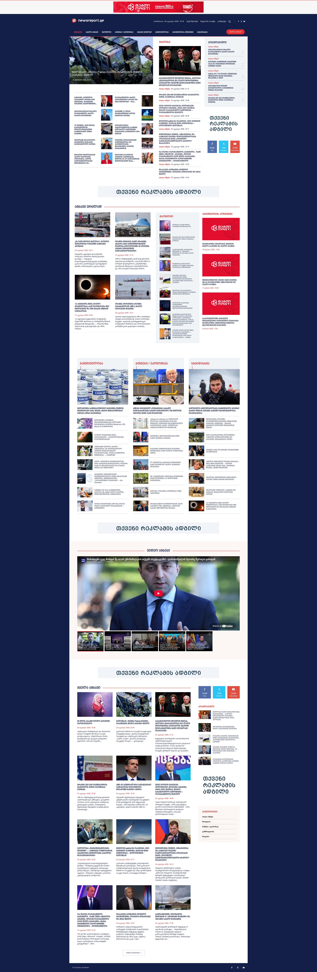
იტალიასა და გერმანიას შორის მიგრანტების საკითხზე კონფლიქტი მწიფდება (184, 292)
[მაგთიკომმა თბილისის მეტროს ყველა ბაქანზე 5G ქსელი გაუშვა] (221, 229)
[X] (241, 21)
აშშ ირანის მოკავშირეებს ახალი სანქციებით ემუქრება (225, 728)
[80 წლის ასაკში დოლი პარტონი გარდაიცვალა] (165, 225)
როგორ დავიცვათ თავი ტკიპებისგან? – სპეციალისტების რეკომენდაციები (109, 437)
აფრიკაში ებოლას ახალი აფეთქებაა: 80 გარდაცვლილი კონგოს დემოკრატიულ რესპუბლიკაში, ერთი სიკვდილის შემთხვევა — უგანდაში (109, 451)
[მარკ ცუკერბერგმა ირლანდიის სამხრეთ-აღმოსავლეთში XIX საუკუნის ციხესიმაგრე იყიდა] (196, 437)
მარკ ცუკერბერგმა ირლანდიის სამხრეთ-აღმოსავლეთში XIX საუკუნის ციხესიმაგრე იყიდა (220, 437)
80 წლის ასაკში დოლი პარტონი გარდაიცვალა (181, 225)
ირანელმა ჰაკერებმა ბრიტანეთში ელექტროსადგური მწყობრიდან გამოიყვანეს (182, 305)
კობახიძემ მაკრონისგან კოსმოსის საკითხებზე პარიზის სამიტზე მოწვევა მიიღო (226, 761)
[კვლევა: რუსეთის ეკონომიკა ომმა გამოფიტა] (140, 492)
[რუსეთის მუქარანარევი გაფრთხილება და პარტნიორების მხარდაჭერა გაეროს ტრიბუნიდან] (147, 143)
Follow (224, 141)
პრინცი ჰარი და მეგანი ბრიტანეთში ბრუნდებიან (222, 451)
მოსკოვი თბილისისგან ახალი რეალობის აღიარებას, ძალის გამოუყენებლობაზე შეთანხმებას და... (84, 159)
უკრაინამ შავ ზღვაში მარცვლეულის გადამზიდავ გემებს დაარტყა (220, 88)
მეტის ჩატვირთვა (133, 953)
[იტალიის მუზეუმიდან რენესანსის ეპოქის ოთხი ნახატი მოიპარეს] (196, 478)
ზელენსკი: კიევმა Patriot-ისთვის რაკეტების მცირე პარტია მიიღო (107, 74)
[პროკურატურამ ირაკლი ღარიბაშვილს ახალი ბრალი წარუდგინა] (106, 114)
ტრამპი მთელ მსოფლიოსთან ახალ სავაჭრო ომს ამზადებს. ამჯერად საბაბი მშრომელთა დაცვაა (166, 506)
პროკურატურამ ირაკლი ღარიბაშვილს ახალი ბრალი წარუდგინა (85, 113)
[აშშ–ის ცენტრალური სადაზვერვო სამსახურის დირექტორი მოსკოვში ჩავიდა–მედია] (134, 768)
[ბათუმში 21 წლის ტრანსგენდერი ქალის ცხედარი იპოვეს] (147, 114)
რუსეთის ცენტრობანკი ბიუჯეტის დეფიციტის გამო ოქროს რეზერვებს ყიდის (166, 451)
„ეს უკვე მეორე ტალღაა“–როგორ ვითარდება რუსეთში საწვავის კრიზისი (92, 243)
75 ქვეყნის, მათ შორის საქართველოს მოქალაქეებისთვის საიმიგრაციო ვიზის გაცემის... (84, 129)
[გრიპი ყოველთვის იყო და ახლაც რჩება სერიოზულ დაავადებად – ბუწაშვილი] (84, 506)
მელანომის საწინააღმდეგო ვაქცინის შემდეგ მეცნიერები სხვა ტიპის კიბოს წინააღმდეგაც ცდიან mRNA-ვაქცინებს (100, 410)
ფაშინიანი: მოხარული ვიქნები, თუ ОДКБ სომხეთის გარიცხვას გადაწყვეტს (183, 265)
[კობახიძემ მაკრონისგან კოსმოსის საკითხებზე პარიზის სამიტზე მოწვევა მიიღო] (204, 761)
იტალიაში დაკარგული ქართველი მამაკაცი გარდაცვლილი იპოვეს (84, 142)
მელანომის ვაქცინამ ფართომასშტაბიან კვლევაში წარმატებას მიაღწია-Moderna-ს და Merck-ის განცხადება (109, 423)
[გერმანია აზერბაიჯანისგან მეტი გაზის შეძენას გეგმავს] (140, 437)
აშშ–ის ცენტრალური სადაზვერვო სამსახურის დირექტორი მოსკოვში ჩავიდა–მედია (133, 787)
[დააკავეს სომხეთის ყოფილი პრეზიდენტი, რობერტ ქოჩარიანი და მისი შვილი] (134, 897)
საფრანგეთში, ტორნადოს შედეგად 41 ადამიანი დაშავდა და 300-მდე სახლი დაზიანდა (183, 252)
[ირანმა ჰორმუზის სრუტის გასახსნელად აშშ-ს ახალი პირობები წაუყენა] (133, 287)
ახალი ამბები (164, 89)
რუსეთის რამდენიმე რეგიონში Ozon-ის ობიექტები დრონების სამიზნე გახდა (222, 64)
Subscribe (235, 141)
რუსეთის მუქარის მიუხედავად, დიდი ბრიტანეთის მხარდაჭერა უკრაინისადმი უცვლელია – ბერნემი (183, 279)
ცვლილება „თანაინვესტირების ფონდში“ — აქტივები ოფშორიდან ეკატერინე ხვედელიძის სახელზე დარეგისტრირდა (94, 851)
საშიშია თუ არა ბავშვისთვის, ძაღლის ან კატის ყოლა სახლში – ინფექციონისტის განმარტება (109, 492)
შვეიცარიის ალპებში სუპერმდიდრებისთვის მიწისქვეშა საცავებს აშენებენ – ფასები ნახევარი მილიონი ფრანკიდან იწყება (221, 423)
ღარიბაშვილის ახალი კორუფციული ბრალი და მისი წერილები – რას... (126, 99)
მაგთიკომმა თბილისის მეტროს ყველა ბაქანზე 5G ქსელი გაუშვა (218, 245)
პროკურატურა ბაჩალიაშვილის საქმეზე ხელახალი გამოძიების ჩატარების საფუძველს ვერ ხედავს (127, 129)
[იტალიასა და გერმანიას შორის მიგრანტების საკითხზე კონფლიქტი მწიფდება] (165, 292)
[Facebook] (238, 21)
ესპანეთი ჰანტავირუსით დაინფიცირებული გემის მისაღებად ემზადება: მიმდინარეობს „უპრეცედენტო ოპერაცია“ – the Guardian (110, 478)
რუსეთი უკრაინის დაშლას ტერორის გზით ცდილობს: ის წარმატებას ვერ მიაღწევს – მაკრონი (225, 750)
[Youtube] (244, 21)
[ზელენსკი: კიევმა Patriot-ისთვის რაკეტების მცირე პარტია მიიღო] (111, 60)
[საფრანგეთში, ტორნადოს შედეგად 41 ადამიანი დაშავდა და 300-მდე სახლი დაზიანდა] (165, 252)
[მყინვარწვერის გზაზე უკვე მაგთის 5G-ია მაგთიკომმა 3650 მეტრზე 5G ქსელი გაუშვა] (221, 265)
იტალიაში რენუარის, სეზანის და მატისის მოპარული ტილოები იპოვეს (221, 492)
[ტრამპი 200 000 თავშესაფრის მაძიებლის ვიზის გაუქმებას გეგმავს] (165, 239)
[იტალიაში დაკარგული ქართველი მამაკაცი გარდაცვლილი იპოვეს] (106, 143)
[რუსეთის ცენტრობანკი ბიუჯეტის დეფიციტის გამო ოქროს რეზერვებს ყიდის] (140, 450)
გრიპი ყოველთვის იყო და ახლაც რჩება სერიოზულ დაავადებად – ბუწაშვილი (109, 506)
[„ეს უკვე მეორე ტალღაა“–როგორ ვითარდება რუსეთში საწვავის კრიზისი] (92, 224)
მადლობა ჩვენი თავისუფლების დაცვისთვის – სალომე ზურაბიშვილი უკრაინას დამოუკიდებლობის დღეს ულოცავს (226, 715)
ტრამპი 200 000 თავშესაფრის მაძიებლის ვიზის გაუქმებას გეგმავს (179, 96)
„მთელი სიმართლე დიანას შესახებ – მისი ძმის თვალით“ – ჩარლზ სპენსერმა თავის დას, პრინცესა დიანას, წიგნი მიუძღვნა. (222, 464)
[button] (229, 21)
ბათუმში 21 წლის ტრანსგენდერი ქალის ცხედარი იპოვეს (125, 113)
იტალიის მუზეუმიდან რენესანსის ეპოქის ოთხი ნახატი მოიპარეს (221, 478)
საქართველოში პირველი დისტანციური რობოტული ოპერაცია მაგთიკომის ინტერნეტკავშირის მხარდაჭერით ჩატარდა (220, 321)
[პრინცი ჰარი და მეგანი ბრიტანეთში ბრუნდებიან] (196, 450)
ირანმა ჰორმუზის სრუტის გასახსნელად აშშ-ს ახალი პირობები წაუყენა (128, 306)
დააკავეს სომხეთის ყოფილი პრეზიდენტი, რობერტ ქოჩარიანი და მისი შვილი (179, 171)
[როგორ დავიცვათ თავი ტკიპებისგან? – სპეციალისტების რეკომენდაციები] (84, 437)
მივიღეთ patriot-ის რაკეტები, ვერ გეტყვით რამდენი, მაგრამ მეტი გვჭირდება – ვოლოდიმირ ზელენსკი (179, 123)
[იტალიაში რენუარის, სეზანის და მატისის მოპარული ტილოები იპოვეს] (196, 492)
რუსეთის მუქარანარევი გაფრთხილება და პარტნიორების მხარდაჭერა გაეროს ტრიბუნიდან (125, 144)
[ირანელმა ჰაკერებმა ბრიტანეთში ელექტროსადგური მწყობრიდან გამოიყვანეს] (165, 305)
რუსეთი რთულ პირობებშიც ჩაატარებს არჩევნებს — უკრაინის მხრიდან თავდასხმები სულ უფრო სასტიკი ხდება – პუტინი (183, 333)
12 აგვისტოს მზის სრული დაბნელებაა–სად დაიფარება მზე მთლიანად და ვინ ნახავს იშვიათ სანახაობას (221, 506)
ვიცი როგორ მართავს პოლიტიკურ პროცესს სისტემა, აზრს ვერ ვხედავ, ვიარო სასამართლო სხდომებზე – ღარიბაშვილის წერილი (177, 109)
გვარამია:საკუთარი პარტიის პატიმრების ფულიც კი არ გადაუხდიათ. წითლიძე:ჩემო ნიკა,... (127, 158)
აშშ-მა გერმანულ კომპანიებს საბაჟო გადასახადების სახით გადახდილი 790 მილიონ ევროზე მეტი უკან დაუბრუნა (157, 410)
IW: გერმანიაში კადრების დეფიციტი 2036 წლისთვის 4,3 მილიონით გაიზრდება (166, 478)
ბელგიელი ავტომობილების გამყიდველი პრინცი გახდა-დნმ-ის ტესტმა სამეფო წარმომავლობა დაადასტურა (214, 410)
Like (212, 141)
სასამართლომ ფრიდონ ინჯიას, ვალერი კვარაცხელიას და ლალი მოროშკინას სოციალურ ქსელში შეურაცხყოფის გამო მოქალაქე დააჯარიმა (172, 726)
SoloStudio (85, 967)
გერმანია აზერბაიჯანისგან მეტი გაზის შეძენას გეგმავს (164, 437)
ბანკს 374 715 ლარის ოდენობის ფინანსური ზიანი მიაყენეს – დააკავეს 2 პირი (222, 76)
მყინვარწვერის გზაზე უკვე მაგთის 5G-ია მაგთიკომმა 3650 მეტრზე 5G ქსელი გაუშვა (219, 282)
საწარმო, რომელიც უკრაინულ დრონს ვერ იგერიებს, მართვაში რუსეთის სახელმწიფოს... (85, 100)
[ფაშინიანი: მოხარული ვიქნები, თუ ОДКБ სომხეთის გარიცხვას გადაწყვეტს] (165, 265)
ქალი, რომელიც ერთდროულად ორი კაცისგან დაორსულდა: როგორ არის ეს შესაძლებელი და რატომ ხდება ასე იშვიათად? (111, 464)
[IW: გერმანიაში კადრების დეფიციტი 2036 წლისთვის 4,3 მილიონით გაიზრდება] (140, 478)
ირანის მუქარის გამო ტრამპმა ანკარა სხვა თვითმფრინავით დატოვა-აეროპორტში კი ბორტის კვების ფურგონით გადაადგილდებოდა (132, 246)
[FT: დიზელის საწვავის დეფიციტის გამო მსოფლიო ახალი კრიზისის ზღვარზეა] (140, 464)
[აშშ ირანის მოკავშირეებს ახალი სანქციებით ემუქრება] (204, 727)
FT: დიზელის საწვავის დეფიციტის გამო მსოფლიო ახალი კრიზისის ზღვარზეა (165, 464)
